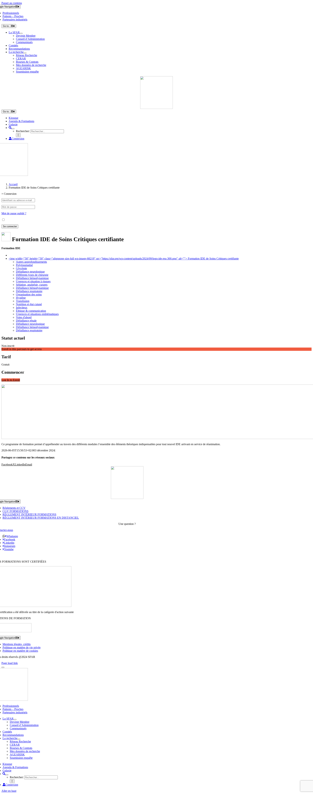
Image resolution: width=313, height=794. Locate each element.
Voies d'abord (24, 317)
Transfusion (22, 301)
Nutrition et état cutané (29, 304)
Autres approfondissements (31, 261)
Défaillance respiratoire (29, 291)
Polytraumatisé (24, 265)
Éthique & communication (31, 310)
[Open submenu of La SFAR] (21, 33)
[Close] (2, 667)
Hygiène (21, 297)
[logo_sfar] (156, 107)
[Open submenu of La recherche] (25, 53)
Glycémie (21, 268)
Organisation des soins (29, 294)
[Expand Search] (13, 128)
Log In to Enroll (10, 379)
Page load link (9, 663)
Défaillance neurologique (30, 271)
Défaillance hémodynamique (32, 278)
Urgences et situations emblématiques (37, 314)
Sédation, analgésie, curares (31, 284)
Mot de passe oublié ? (13, 213)
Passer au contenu (11, 3)
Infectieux (21, 307)
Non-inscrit (7, 345)
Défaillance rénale (26, 320)
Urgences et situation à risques (33, 281)
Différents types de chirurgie (32, 274)
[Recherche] (10, 127)
